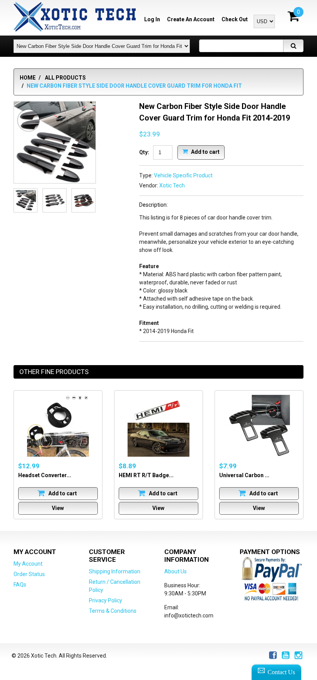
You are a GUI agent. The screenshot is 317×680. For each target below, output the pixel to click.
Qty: (144, 152)
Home (28, 78)
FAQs (20, 584)
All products (65, 78)
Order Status (29, 574)
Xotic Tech (172, 185)
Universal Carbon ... (244, 475)
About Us (175, 571)
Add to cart (205, 151)
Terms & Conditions (112, 611)
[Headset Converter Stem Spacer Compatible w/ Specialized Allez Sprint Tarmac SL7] (58, 426)
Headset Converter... (44, 475)
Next (86, 200)
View (58, 508)
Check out (235, 19)
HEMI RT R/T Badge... (146, 475)
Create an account (191, 19)
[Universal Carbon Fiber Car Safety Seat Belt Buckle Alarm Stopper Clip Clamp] (259, 426)
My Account (28, 564)
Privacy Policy (105, 600)
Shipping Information (114, 571)
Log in (152, 19)
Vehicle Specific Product (183, 175)
